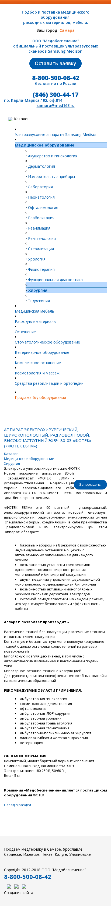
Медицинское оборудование (44, 145)
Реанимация (38, 228)
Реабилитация (40, 217)
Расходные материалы (35, 321)
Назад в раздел (17, 804)
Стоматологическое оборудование (47, 342)
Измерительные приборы (50, 176)
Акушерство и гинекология (51, 155)
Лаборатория (39, 186)
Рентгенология (41, 238)
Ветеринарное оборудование (42, 352)
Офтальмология (42, 207)
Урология (36, 259)
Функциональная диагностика (54, 279)
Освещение (25, 331)
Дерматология (40, 166)
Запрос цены (90, 484)
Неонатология (40, 197)
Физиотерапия (40, 269)
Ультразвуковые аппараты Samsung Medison (56, 134)
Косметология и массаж (37, 373)
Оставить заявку (55, 63)
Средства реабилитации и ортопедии (49, 383)
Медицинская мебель (34, 311)
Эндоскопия (38, 300)
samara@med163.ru (56, 105)
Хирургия (36, 290)
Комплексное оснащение (38, 362)
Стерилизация (40, 248)
